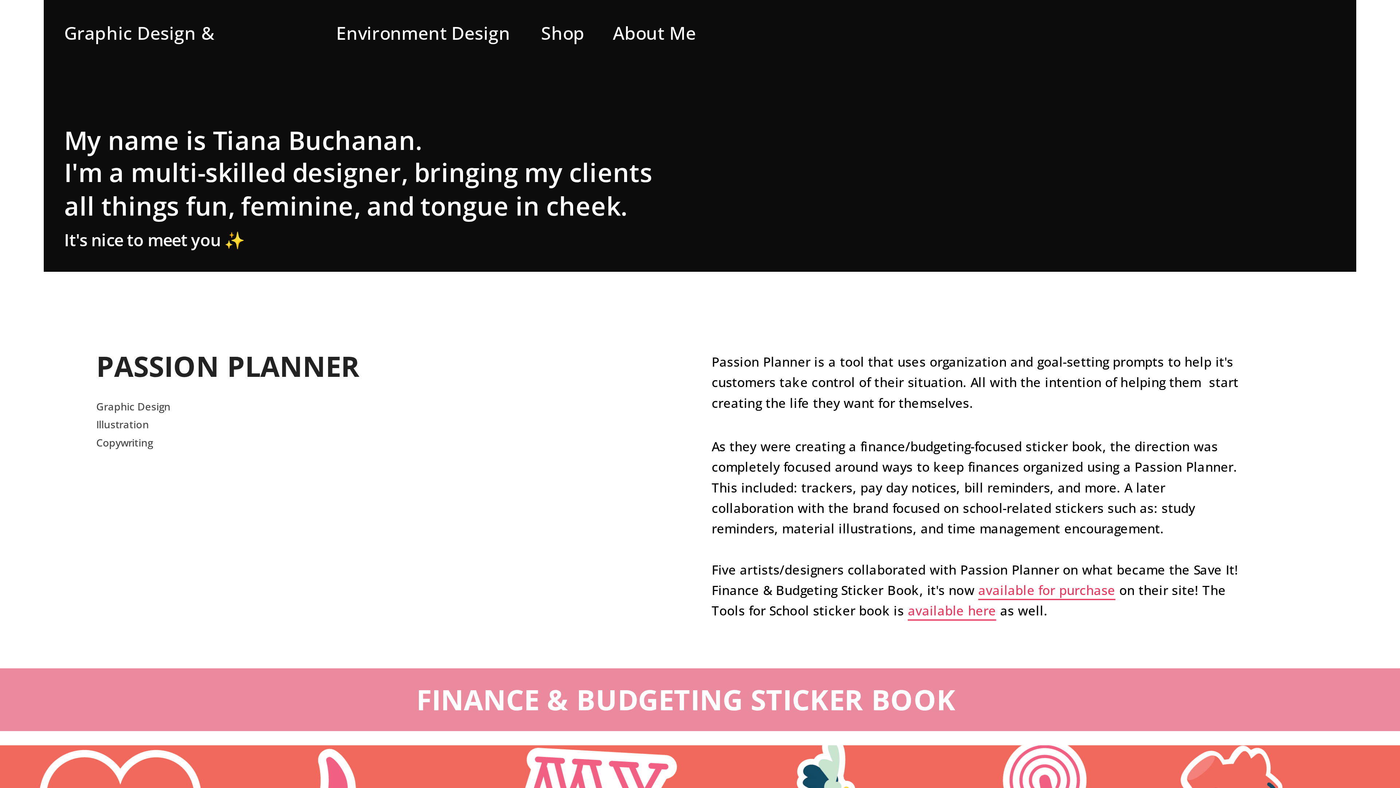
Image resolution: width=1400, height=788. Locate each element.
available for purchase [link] (1046, 590)
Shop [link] (563, 32)
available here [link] (952, 610)
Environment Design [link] (423, 32)
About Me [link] (654, 32)
